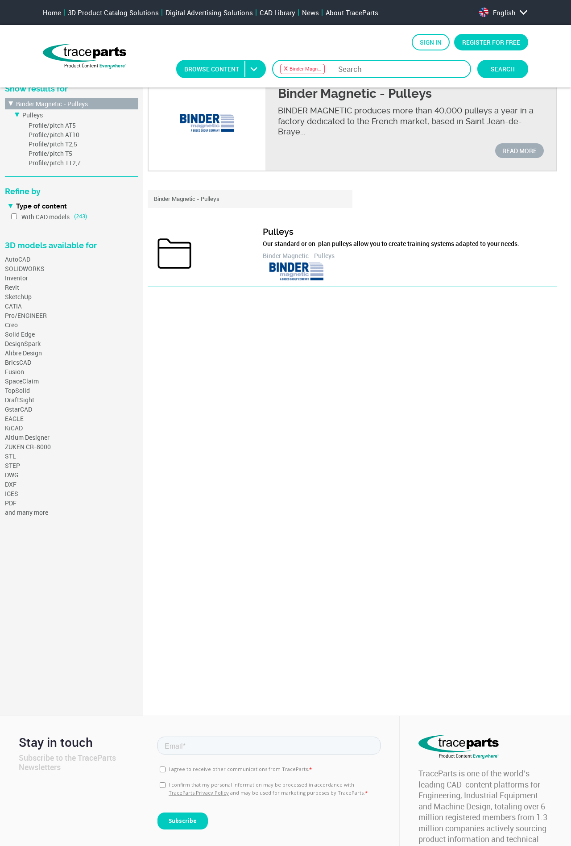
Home (52, 12)
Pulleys (32, 115)
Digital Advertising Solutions (209, 12)
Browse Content (211, 69)
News (310, 12)
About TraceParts (352, 12)
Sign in (431, 42)
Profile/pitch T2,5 (53, 144)
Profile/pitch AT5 (52, 125)
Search (503, 69)
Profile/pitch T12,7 (55, 162)
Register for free (491, 42)
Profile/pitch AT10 (54, 134)
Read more (519, 150)
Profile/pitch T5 (50, 153)
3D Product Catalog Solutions (113, 12)
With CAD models (45, 217)
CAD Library (277, 12)
